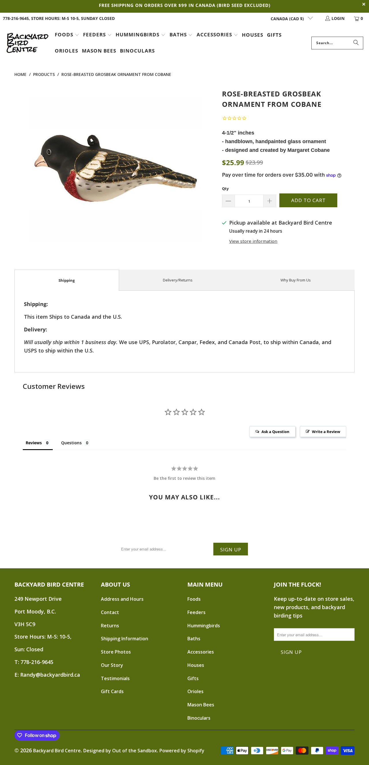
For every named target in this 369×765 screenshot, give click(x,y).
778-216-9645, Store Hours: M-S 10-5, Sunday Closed (59, 18)
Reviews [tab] (34, 442)
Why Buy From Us (295, 280)
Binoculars (198, 718)
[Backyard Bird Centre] (27, 43)
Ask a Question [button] (275, 431)
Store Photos (116, 652)
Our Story (112, 665)
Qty (225, 188)
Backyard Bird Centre (57, 750)
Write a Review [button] (326, 431)
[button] (67, 35)
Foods (194, 599)
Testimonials (115, 678)
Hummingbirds (203, 625)
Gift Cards (112, 691)
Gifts (193, 678)
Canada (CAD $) (288, 18)
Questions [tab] (71, 442)
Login (338, 18)
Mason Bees (200, 704)
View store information (253, 241)
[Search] (356, 43)
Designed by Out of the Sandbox (120, 750)
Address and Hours (122, 599)
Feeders (196, 612)
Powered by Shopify (181, 750)
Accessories (200, 652)
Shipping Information (124, 638)
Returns (110, 625)
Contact (110, 612)
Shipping (67, 280)
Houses (195, 665)
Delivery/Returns (178, 280)
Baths (193, 638)
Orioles (195, 691)
